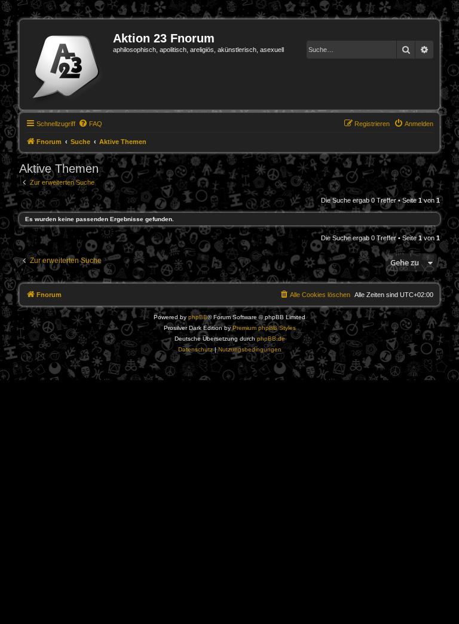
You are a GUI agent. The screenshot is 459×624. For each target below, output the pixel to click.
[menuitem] (90, 124)
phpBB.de (271, 338)
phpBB (197, 317)
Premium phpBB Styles (264, 328)
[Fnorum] (68, 64)
